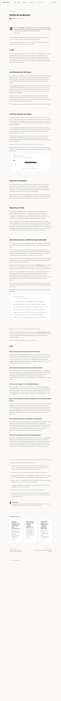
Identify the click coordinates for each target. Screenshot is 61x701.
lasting (14, 317)
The (14, 301)
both (23, 304)
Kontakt (39, 2)
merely (38, 304)
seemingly (22, 301)
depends (43, 312)
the (41, 304)
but (38, 307)
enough (34, 317)
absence (24, 307)
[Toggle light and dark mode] (50, 2)
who (26, 317)
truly (39, 317)
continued (17, 314)
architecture (34, 309)
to (31, 314)
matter (29, 307)
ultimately (39, 312)
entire (30, 312)
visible (26, 304)
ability (29, 314)
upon (38, 309)
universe (34, 312)
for (46, 312)
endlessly (42, 301)
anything (41, 314)
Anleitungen (30, 2)
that (34, 301)
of (26, 307)
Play (15, 165)
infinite (26, 301)
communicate (36, 314)
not (36, 304)
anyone (22, 317)
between (15, 304)
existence (22, 314)
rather (40, 307)
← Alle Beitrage (12, 11)
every (44, 309)
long (32, 317)
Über (15, 2)
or (31, 307)
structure (24, 312)
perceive (42, 317)
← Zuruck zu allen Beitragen (15, 560)
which (41, 309)
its (14, 314)
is (34, 304)
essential (17, 309)
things (20, 304)
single (14, 312)
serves (43, 307)
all (18, 304)
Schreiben (24, 2)
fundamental (28, 309)
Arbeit (19, 2)
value (18, 317)
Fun (35, 2)
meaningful (19, 312)
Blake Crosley (6, 2)
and (19, 301)
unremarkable (19, 307)
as (46, 307)
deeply (23, 309)
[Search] (43, 2)
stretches (38, 301)
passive (44, 304)
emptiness (30, 301)
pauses (28, 317)
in (26, 312)
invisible (32, 304)
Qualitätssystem (39, 265)
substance (34, 307)
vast (16, 301)
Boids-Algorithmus (42, 332)
